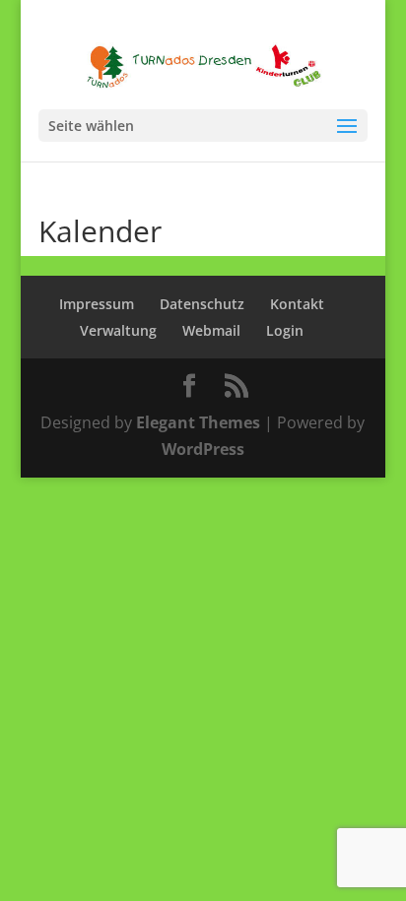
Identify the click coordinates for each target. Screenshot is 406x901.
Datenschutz (202, 303)
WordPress (203, 449)
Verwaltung (118, 330)
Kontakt (297, 303)
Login (285, 330)
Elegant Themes (198, 422)
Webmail (211, 330)
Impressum (96, 303)
